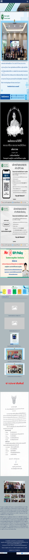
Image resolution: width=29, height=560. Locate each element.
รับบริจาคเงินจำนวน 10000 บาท (14, 316)
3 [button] (14, 293)
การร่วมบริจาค (5, 297)
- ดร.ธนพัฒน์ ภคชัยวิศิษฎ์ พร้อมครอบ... (14, 361)
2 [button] (12, 293)
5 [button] (18, 293)
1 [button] (10, 293)
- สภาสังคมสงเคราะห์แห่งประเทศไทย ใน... (14, 376)
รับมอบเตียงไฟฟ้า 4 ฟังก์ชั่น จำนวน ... (14, 346)
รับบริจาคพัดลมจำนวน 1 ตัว (14, 331)
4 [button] (16, 293)
